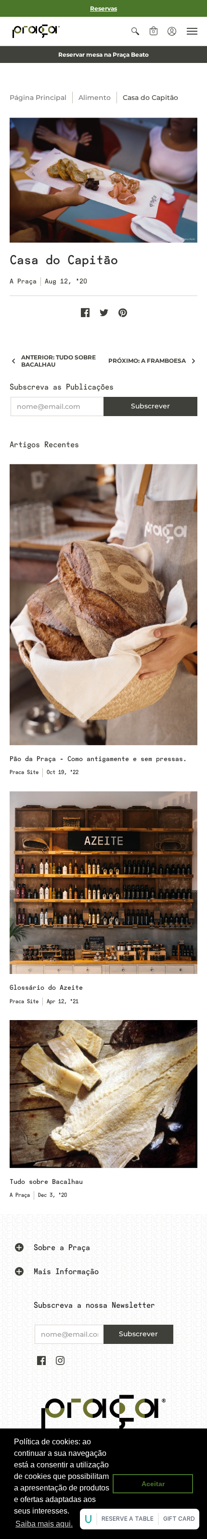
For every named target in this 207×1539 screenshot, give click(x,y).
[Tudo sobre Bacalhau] (103, 1094)
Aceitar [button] (153, 1484)
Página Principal (38, 97)
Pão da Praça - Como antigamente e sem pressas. (98, 759)
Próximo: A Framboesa (147, 360)
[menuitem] (135, 31)
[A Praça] (36, 31)
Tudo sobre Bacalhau (46, 1181)
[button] (135, 31)
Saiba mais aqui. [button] (44, 1524)
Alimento (94, 97)
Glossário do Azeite (46, 987)
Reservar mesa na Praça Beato (103, 54)
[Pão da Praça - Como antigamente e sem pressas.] (103, 604)
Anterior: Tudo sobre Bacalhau (58, 361)
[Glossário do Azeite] (103, 882)
